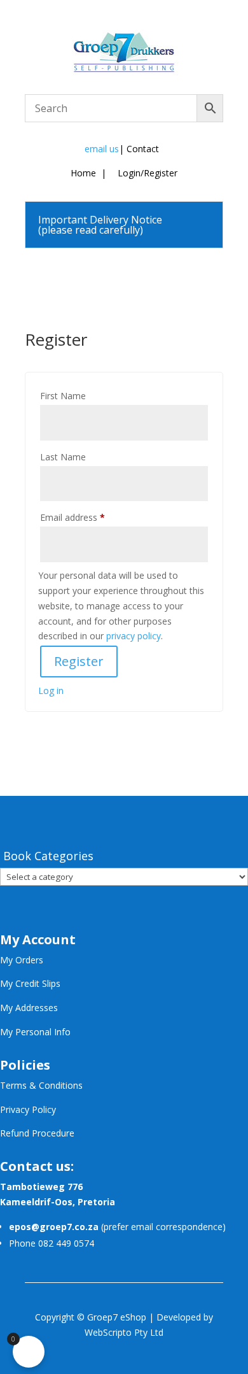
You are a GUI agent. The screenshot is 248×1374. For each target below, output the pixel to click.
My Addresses (29, 1008)
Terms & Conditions (41, 1085)
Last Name (63, 457)
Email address (72, 517)
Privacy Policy (28, 1109)
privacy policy (133, 636)
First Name (63, 396)
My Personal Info (35, 1032)
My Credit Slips (30, 983)
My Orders (21, 960)
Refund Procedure (37, 1133)
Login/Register (146, 173)
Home (83, 173)
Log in (51, 690)
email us (102, 149)
